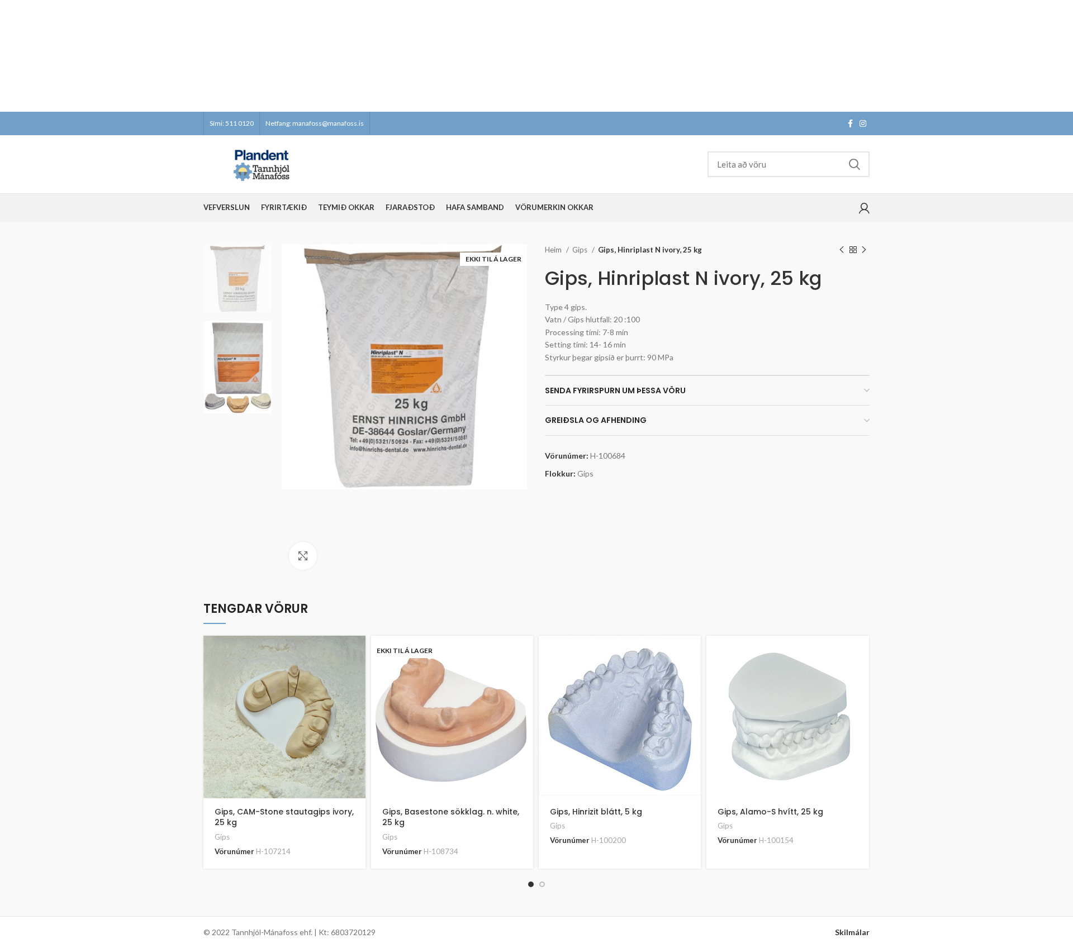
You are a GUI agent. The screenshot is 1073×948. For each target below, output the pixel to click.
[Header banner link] (519, 56)
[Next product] (864, 250)
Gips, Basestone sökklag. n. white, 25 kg (450, 817)
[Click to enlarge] (303, 556)
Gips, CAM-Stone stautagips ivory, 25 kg (284, 817)
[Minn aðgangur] (864, 208)
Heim (554, 249)
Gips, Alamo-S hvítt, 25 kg (770, 811)
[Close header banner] (1059, 56)
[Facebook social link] (850, 123)
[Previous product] (841, 250)
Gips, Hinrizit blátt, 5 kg (596, 811)
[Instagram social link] (863, 123)
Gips (580, 249)
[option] (237, 278)
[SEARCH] (854, 164)
